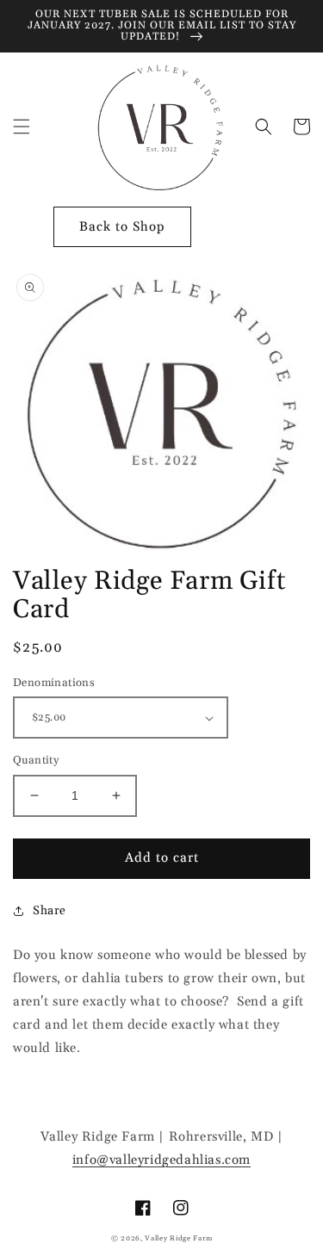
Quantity (36, 760)
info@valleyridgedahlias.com (161, 1160)
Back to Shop (122, 227)
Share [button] (49, 911)
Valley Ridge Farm (178, 1238)
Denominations (54, 683)
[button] (21, 126)
